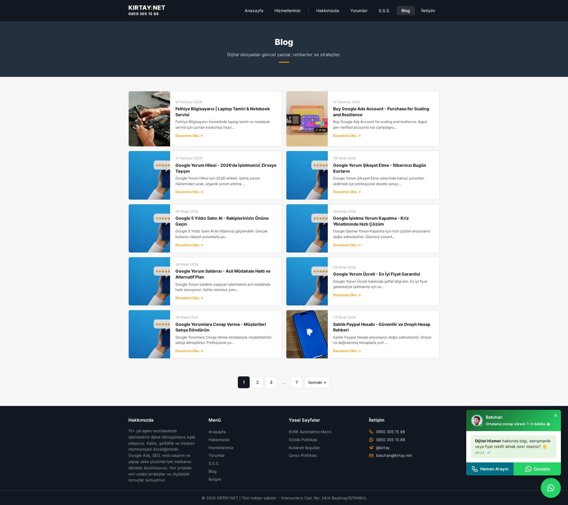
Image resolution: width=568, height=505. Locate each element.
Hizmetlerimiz (288, 10)
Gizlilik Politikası (303, 439)
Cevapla (542, 468)
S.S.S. (384, 10)
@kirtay (383, 447)
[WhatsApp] (551, 488)
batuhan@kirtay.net (394, 455)
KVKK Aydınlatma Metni (310, 431)
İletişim (428, 10)
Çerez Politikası (303, 455)
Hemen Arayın (494, 468)
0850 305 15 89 (143, 14)
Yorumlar (358, 10)
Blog (405, 10)
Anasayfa (254, 10)
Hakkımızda (327, 10)
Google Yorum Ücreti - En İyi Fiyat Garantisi (376, 273)
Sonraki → (317, 382)
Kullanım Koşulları (304, 447)
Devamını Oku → (189, 135)
